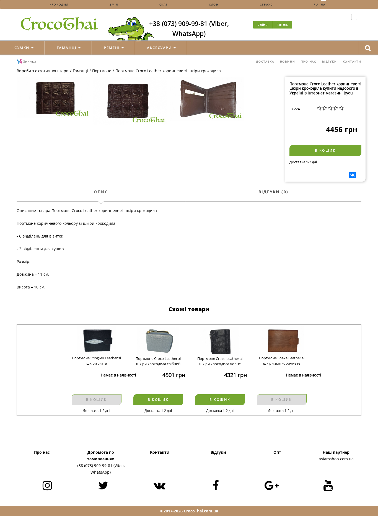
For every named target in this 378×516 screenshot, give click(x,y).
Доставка (265, 61)
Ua (323, 4)
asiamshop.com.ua (336, 458)
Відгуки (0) (273, 191)
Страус (266, 4)
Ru (316, 4)
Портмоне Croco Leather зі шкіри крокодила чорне (219, 361)
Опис (101, 191)
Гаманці (67, 47)
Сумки (22, 47)
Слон (214, 4)
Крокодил (59, 4)
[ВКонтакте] (352, 175)
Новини (287, 61)
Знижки (29, 61)
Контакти (352, 61)
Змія (114, 4)
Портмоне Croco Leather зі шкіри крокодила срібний (158, 361)
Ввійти (263, 25)
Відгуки (329, 61)
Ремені (112, 47)
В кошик (325, 150)
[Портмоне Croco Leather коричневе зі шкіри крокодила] (53, 97)
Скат (163, 4)
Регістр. (282, 25)
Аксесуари (160, 47)
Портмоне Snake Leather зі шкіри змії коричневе (281, 360)
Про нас (308, 61)
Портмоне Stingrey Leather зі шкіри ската (96, 360)
